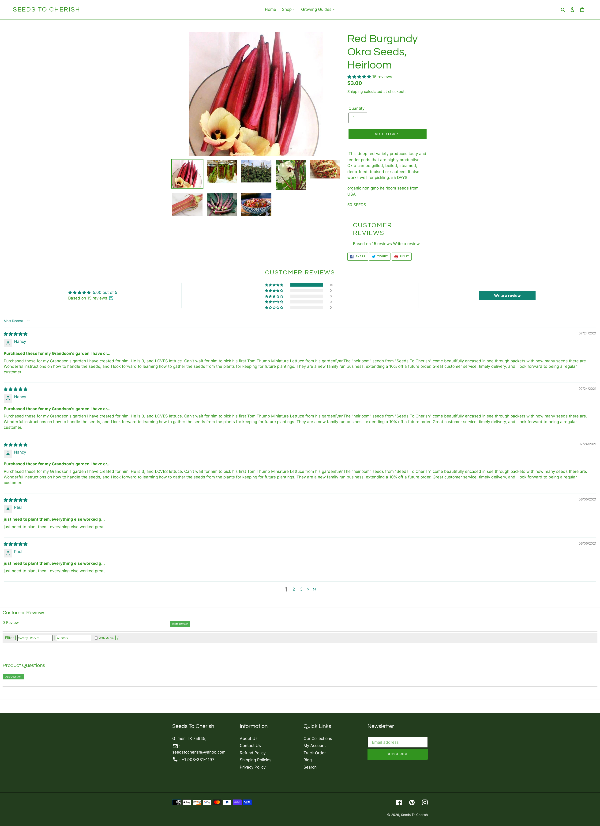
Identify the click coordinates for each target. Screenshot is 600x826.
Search (310, 767)
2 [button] (293, 589)
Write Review (180, 623)
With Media (106, 638)
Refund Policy (253, 752)
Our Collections (318, 738)
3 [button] (301, 589)
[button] (359, 76)
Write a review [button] (507, 295)
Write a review (406, 243)
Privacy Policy (253, 767)
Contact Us (250, 745)
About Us (249, 738)
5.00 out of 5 (105, 292)
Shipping (355, 91)
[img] (15, 334)
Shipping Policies (255, 760)
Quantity (356, 108)
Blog (308, 760)
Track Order (315, 752)
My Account (315, 745)
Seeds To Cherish (46, 9)
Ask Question (13, 676)
